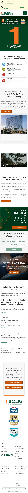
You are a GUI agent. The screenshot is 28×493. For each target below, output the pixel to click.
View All (13, 289)
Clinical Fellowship (4, 473)
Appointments (11, 68)
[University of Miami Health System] (7, 13)
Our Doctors (10, 63)
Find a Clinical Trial (14, 272)
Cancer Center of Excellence (20, 468)
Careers (16, 478)
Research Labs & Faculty (5, 468)
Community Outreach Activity (6, 475)
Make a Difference (6, 111)
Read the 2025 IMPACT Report (19, 227)
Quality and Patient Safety (20, 475)
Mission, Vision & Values (19, 473)
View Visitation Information (14, 382)
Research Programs (5, 466)
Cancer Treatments (18, 443)
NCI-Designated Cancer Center (21, 466)
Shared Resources (4, 471)
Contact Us (17, 483)
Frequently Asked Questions (20, 448)
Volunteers (17, 480)
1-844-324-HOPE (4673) (10, 70)
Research (9, 79)
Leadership (17, 476)
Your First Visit (18, 446)
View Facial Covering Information (14, 387)
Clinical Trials (10, 73)
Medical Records (18, 456)
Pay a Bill (2, 446)
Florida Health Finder (19, 460)
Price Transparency (18, 458)
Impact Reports (18, 471)
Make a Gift (3, 448)
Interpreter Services (19, 451)
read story (4, 312)
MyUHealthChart (4, 451)
